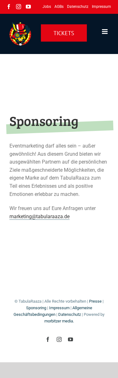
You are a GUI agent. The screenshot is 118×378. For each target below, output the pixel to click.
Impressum (59, 307)
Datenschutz (69, 314)
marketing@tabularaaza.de (39, 216)
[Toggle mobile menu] (105, 31)
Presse (95, 301)
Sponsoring (36, 307)
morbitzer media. (59, 321)
